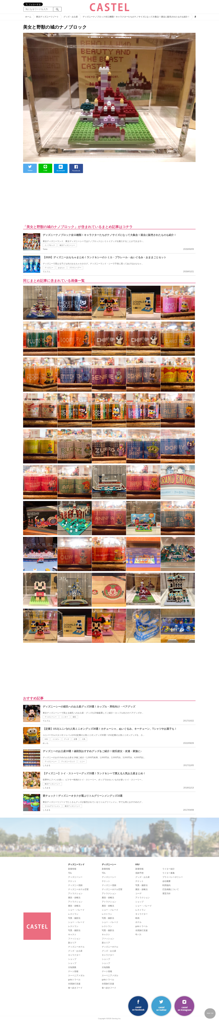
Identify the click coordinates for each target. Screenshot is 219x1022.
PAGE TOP (210, 1013)
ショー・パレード (76, 910)
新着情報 (72, 869)
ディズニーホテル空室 (78, 889)
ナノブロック (50, 245)
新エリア (72, 943)
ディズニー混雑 (75, 885)
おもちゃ (61, 268)
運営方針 (166, 893)
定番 (75, 739)
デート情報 (73, 971)
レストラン (73, 914)
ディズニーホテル (76, 947)
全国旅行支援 (74, 984)
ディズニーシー (51, 717)
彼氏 (74, 717)
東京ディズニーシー (67, 245)
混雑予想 (139, 873)
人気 (83, 739)
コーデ (138, 893)
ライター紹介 (168, 869)
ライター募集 (168, 873)
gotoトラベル (74, 979)
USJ (46, 739)
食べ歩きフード (75, 988)
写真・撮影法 (74, 918)
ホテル (138, 922)
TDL (70, 873)
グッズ (66, 739)
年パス (138, 934)
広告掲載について (170, 889)
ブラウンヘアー (75, 268)
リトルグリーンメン (52, 806)
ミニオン (56, 739)
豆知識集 (72, 967)
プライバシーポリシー (172, 877)
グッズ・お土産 (75, 951)
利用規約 (166, 885)
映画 (137, 918)
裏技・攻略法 (74, 897)
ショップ (72, 959)
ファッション (74, 938)
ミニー (82, 761)
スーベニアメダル (76, 975)
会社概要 (166, 881)
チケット (72, 881)
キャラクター (74, 955)
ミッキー (64, 717)
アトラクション (75, 893)
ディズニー (49, 268)
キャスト (72, 934)
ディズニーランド (68, 761)
